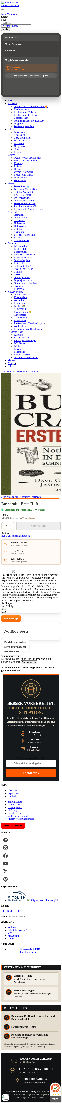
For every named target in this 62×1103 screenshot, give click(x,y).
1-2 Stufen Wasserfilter (25, 189)
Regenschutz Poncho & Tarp (28, 209)
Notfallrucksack (22, 294)
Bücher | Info (20, 249)
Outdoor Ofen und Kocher (27, 157)
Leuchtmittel (20, 251)
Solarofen (19, 232)
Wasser (11, 183)
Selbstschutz (20, 309)
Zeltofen (18, 229)
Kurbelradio (20, 303)
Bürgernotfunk (21, 246)
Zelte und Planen (22, 137)
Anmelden (10, 50)
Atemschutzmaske (23, 257)
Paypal (11, 938)
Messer (17, 274)
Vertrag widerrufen (13, 825)
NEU (10, 100)
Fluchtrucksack (21, 109)
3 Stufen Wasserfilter (24, 192)
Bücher (17, 346)
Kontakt (12, 796)
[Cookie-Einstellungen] (5, 1097)
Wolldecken (20, 180)
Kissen (17, 152)
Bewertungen (11, 651)
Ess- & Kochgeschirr (24, 234)
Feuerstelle (19, 351)
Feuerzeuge (20, 288)
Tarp (16, 149)
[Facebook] (5, 855)
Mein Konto (11, 38)
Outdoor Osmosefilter (25, 200)
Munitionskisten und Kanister (29, 120)
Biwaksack (19, 132)
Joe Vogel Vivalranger (25, 340)
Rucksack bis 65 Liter (25, 112)
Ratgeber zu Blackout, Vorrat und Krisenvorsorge (29, 1036)
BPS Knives (20, 343)
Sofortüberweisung (17, 930)
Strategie (12, 243)
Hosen (17, 169)
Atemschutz (20, 320)
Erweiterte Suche (9, 26)
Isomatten (19, 143)
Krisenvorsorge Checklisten (28, 329)
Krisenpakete (20, 297)
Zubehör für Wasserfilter (26, 206)
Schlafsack (19, 135)
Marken (11, 360)
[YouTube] (5, 863)
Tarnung (18, 271)
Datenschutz (14, 804)
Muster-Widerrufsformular (21, 818)
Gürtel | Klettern (22, 277)
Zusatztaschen (21, 117)
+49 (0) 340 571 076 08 (13, 911)
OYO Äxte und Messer (26, 357)
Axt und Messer (22, 354)
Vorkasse (12, 927)
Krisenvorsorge (15, 291)
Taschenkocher (21, 240)
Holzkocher (20, 223)
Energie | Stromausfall (25, 254)
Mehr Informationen (15, 646)
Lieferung (12, 810)
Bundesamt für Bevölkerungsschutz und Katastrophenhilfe (33, 1017)
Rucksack (12, 103)
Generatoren (20, 314)
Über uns (12, 790)
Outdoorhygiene (22, 260)
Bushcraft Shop (15, 331)
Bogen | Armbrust (23, 280)
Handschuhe (20, 177)
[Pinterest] (5, 879)
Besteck (18, 237)
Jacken (17, 166)
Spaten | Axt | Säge (23, 269)
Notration (19, 214)
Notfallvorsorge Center (23, 1026)
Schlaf (11, 129)
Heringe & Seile (22, 140)
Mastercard (13, 935)
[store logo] (9, 2)
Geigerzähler (20, 317)
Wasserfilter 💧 (22, 186)
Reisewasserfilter (22, 194)
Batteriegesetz (15, 807)
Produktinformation (15, 642)
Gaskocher (19, 220)
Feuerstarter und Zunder (26, 160)
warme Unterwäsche (24, 172)
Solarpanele (20, 286)
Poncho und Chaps (23, 174)
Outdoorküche (21, 217)
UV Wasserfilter (22, 197)
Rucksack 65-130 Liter (25, 115)
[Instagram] (5, 847)
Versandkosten (28, 518)
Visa (10, 933)
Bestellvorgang (15, 813)
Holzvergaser (20, 226)
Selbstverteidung (22, 266)
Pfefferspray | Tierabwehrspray (29, 323)
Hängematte (20, 146)
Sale (10, 366)
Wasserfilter (20, 300)
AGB (10, 799)
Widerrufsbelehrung (18, 816)
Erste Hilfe (19, 263)
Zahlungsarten (15, 801)
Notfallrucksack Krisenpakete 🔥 (31, 106)
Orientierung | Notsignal (26, 283)
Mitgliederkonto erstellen (17, 60)
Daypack (18, 123)
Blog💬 (12, 363)
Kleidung (18, 163)
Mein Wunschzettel (14, 44)
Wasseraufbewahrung (25, 203)
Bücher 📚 (19, 306)
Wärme (11, 154)
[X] (5, 871)
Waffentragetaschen (24, 126)
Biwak (17, 349)
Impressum (13, 793)
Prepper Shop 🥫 (22, 312)
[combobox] (16, 23)
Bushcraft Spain (22, 337)
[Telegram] (5, 839)
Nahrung (12, 212)
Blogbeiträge (11, 618)
